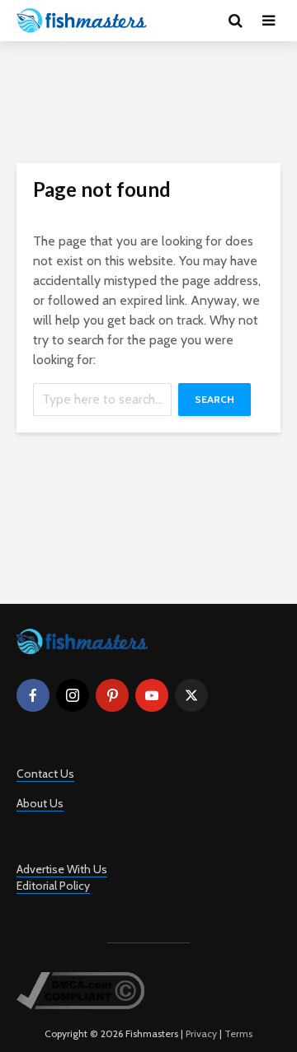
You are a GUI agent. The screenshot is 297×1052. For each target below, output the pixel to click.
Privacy (201, 1033)
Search (214, 399)
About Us (40, 803)
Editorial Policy (53, 885)
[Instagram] (72, 695)
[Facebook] (33, 695)
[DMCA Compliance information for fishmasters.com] (80, 990)
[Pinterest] (112, 695)
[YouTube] (151, 695)
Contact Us (45, 773)
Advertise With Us (61, 869)
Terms (238, 1033)
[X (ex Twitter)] (191, 695)
